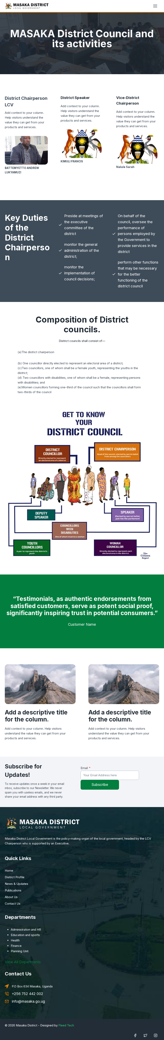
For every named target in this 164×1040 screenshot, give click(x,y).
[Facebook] (135, 1035)
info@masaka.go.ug (28, 1001)
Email (85, 768)
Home (9, 870)
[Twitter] (145, 1035)
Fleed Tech (66, 1025)
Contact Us (12, 903)
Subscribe (100, 784)
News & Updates (16, 884)
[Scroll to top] (9, 1037)
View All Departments (23, 962)
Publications (13, 890)
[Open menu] (155, 5)
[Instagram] (155, 1035)
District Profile (14, 877)
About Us (11, 897)
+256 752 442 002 (27, 994)
